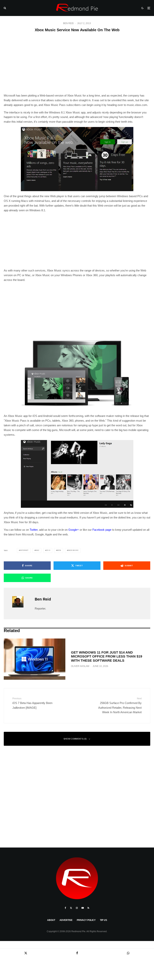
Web (59, 550)
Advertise (66, 920)
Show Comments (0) (75, 739)
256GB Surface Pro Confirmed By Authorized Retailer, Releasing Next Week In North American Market (120, 705)
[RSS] (88, 908)
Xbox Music (73, 550)
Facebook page (101, 529)
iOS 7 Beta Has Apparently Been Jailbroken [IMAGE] (32, 703)
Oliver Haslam (80, 666)
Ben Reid (68, 23)
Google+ (73, 529)
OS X (48, 550)
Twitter (34, 529)
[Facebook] (65, 908)
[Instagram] (77, 908)
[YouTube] (83, 908)
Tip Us (103, 920)
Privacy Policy (86, 920)
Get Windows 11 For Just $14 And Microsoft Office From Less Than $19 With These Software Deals (106, 656)
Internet (24, 550)
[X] (71, 908)
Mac (37, 550)
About (51, 920)
